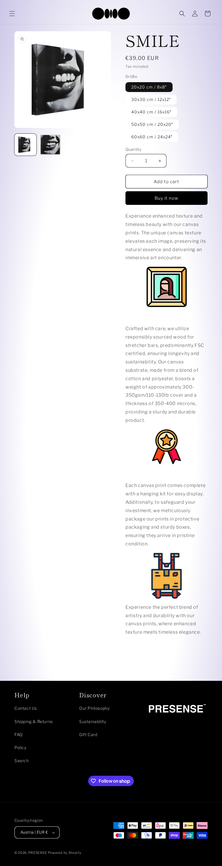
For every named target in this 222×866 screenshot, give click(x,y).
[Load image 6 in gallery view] (50, 145)
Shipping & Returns (33, 721)
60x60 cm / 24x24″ (152, 136)
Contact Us (25, 708)
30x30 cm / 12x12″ (151, 99)
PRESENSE (37, 853)
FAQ (18, 734)
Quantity (133, 149)
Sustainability (92, 721)
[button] (12, 13)
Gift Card (88, 734)
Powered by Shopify (65, 853)
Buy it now (166, 198)
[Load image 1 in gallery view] (25, 145)
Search (21, 760)
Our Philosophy (94, 708)
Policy (20, 747)
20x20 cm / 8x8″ (149, 86)
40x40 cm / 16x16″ (151, 111)
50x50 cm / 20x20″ (152, 124)
